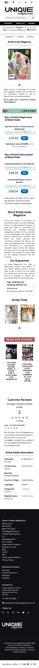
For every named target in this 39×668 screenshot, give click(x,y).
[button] (31, 2)
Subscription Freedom (11, 544)
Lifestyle (25, 489)
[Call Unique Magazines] (19, 2)
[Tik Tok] (28, 612)
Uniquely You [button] (20, 23)
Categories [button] (8, 23)
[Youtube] (23, 612)
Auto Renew (7, 542)
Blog (4, 550)
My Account (7, 524)
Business (6, 575)
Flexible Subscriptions (11, 534)
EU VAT (5, 552)
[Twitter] (8, 612)
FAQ (3, 555)
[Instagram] (13, 612)
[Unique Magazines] (19, 625)
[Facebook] (3, 612)
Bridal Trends (27, 496)
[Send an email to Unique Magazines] (13, 2)
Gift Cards (6, 526)
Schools (5, 570)
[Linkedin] (18, 612)
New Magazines (8, 539)
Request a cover (9, 547)
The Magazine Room (10, 531)
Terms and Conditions (11, 557)
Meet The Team (8, 529)
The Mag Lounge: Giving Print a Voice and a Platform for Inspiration (12, 371)
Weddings (8, 499)
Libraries (5, 578)
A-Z (3, 537)
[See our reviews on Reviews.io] (19, 28)
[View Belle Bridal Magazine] (11, 314)
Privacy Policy (7, 560)
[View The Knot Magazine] (28, 313)
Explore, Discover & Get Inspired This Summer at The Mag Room (27, 372)
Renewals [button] (31, 23)
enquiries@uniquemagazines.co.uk (20, 603)
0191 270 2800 (10, 599)
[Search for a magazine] (33, 18)
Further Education (9, 573)
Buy (24, 138)
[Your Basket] (25, 2)
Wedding (8, 492)
